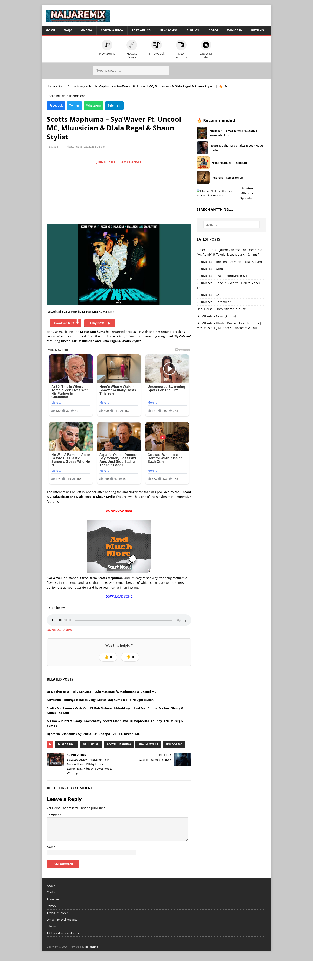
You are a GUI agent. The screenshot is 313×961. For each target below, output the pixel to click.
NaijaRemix (91, 946)
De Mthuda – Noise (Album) (216, 316)
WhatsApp (93, 105)
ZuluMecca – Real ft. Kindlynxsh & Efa (223, 276)
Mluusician (91, 744)
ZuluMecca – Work (210, 269)
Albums (192, 30)
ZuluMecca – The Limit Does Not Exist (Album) (229, 262)
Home (50, 30)
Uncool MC (174, 744)
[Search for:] (231, 224)
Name (51, 847)
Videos (213, 30)
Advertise (53, 899)
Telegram (114, 105)
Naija (68, 30)
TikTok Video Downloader (63, 933)
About (51, 886)
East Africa (141, 30)
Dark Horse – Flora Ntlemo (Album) (221, 309)
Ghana (86, 30)
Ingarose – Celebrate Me (227, 177)
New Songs (168, 30)
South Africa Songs (71, 86)
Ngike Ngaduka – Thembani (230, 163)
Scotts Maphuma (119, 744)
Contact (52, 892)
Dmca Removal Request (62, 919)
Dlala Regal (66, 744)
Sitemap (52, 926)
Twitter (74, 105)
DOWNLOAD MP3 (59, 630)
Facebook (56, 105)
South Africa (112, 30)
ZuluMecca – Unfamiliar (214, 302)
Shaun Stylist (148, 744)
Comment (54, 815)
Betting (257, 30)
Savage (53, 146)
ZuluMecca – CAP (209, 295)
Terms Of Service (57, 913)
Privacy (51, 906)
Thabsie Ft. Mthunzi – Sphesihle (247, 193)
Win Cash (235, 30)
